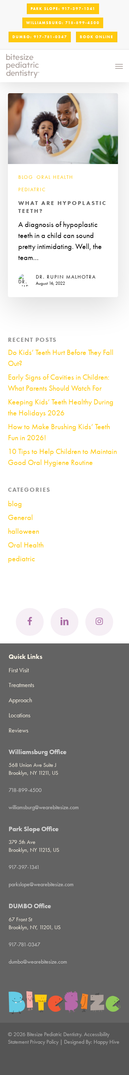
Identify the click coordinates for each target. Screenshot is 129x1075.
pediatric (32, 189)
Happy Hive (106, 1042)
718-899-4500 (25, 790)
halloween (23, 531)
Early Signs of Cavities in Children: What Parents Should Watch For (58, 383)
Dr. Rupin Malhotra (66, 277)
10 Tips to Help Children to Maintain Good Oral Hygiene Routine (62, 457)
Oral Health (54, 177)
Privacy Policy (44, 1042)
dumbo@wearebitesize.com (38, 961)
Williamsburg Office (37, 752)
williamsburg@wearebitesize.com (44, 807)
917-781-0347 (24, 944)
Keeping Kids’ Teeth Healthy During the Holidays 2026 (61, 407)
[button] (119, 66)
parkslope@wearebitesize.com (41, 884)
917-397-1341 (24, 867)
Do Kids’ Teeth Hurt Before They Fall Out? (61, 358)
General (20, 517)
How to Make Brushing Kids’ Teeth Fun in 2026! (59, 432)
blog (25, 177)
